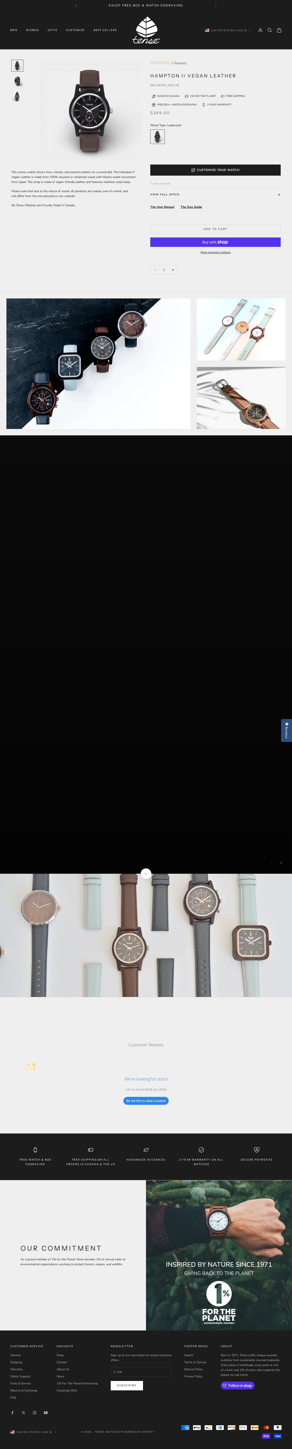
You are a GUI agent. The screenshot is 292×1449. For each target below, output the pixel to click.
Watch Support (20, 1303)
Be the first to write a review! (146, 1028)
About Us (63, 1296)
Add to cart (216, 229)
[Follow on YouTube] (46, 1339)
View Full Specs (165, 194)
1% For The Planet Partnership (77, 1310)
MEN (14, 30)
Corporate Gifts (67, 1318)
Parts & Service (20, 1310)
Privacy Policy (193, 1303)
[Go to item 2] (17, 96)
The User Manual (162, 207)
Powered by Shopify (138, 1358)
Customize (75, 30)
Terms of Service (195, 1289)
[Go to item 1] (17, 81)
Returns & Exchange (23, 1318)
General (15, 1282)
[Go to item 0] (17, 66)
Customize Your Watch (218, 170)
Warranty (16, 1296)
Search (188, 1282)
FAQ (13, 1325)
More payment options (216, 252)
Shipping (16, 1289)
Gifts (52, 30)
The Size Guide (191, 207)
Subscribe (127, 1312)
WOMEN (32, 30)
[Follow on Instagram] (34, 1339)
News (60, 1303)
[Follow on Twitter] (23, 1339)
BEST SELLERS (105, 30)
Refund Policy (193, 1296)
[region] (146, 618)
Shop (60, 1282)
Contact (62, 1289)
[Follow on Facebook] (12, 1339)
